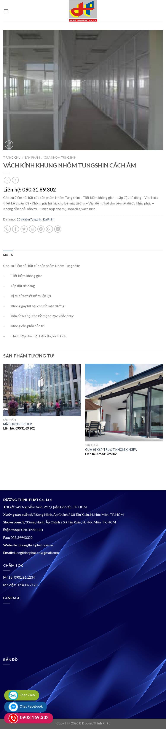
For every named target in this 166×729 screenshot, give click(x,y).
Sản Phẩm (32, 157)
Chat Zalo (26, 695)
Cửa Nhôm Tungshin (60, 157)
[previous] (3, 426)
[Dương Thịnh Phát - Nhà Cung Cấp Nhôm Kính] (83, 11)
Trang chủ (12, 157)
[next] (162, 426)
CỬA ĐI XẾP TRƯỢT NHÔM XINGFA (111, 449)
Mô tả (8, 255)
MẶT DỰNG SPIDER (17, 424)
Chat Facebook (30, 706)
